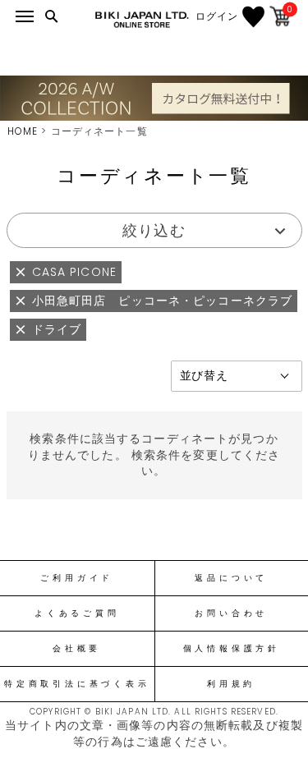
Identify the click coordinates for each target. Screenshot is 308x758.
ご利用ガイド (76, 578)
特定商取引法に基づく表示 (76, 684)
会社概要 (77, 649)
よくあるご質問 (76, 613)
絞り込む (153, 230)
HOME (22, 131)
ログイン (216, 16)
